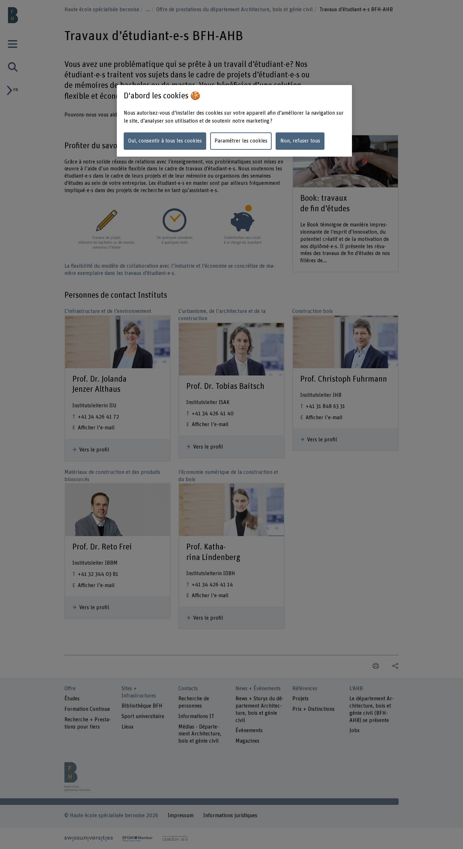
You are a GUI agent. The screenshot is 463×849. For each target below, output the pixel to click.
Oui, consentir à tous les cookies (165, 141)
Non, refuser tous (300, 141)
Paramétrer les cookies (240, 141)
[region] (234, 121)
